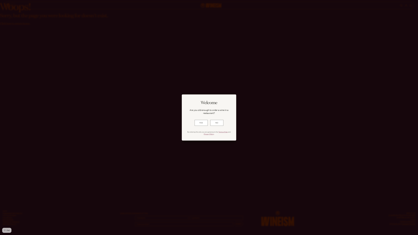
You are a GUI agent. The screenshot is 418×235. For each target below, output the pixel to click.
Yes (201, 123)
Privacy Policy (209, 134)
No (216, 123)
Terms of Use (223, 132)
